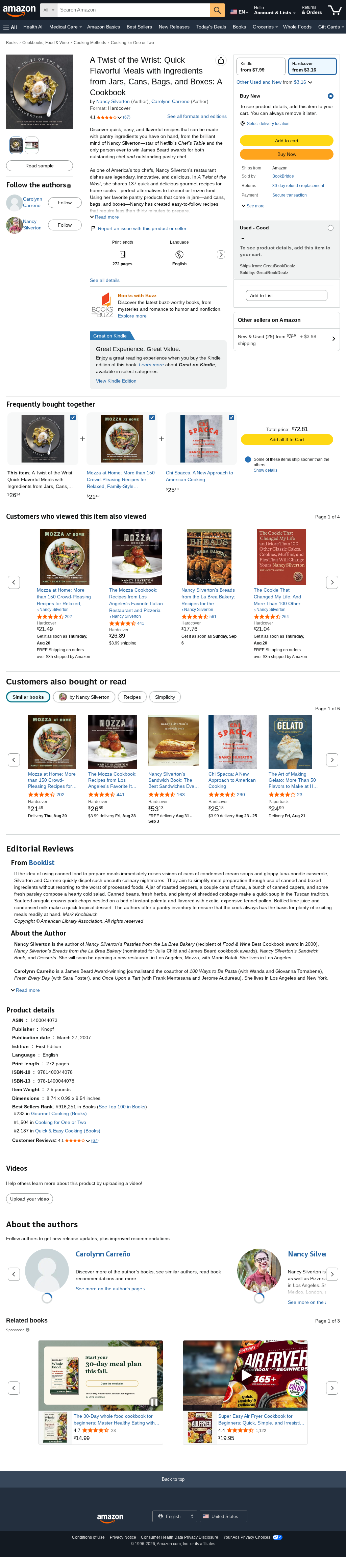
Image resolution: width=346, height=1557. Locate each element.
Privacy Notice (123, 1537)
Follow (65, 202)
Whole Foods (297, 26)
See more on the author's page (109, 1288)
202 (60, 794)
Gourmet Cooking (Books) (59, 1113)
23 (299, 794)
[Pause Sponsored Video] (154, 1403)
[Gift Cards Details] (343, 27)
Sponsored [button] (15, 1330)
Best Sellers (139, 26)
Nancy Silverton (113, 101)
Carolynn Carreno (170, 101)
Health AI (33, 26)
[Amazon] (20, 10)
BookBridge (283, 176)
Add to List (261, 295)
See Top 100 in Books (122, 1106)
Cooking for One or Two (132, 42)
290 (241, 794)
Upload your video (29, 1199)
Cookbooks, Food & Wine (45, 42)
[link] (122, 439)
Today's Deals (211, 26)
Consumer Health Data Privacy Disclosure (179, 1537)
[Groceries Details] (276, 27)
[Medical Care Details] (80, 27)
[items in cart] (335, 10)
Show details (265, 470)
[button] (10, 27)
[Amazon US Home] (110, 1519)
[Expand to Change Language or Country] (247, 13)
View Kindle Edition (116, 381)
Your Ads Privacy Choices (246, 1537)
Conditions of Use (88, 1537)
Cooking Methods (90, 42)
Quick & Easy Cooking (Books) (67, 1130)
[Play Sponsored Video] (245, 1375)
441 (121, 794)
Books (239, 26)
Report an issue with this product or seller (142, 228)
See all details (105, 280)
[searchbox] (133, 10)
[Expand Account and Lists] (294, 13)
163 (181, 794)
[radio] (261, 66)
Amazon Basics (103, 26)
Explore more (132, 316)
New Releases (174, 26)
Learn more (151, 364)
